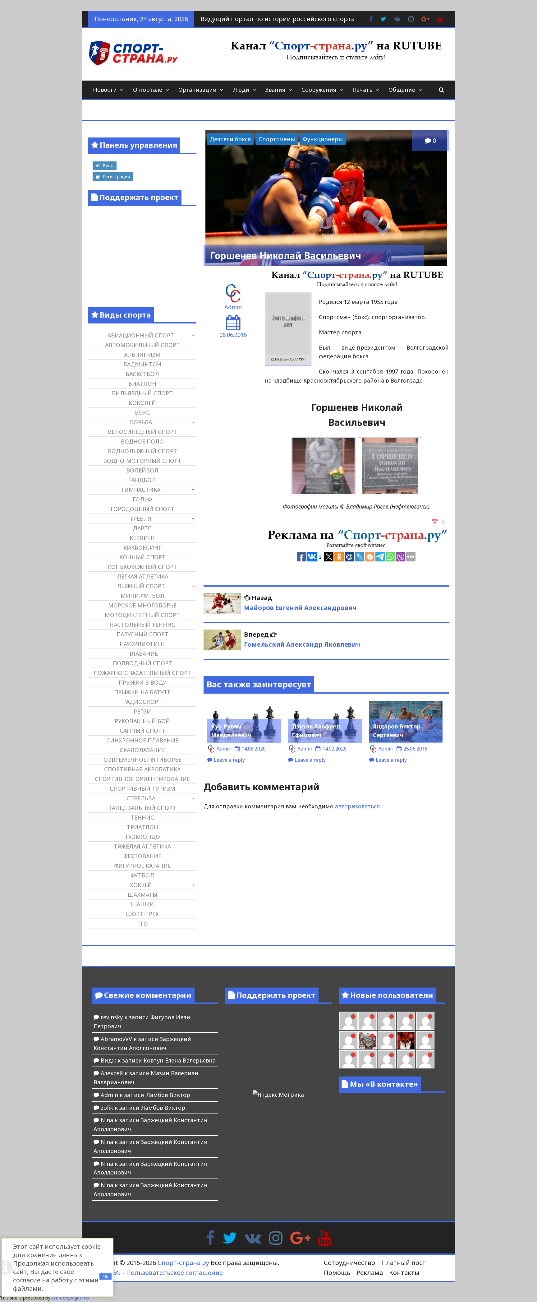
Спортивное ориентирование (142, 779)
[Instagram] (276, 1237)
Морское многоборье (142, 605)
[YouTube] (324, 1237)
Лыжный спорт (141, 586)
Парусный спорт (142, 634)
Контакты (404, 1272)
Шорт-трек (142, 914)
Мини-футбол (142, 595)
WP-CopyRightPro (70, 1298)
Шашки (142, 904)
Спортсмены (277, 139)
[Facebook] (210, 1237)
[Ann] (386, 1021)
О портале (147, 89)
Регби (142, 711)
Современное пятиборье (142, 759)
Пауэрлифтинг (142, 644)
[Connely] (406, 1021)
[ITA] (386, 1040)
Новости (105, 89)
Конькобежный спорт (142, 566)
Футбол (142, 875)
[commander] (348, 1040)
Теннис (142, 817)
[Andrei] (348, 1059)
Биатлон (142, 383)
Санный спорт (142, 730)
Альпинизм (142, 354)
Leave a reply (229, 759)
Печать (362, 89)
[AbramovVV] (386, 1059)
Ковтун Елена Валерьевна (180, 1060)
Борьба (141, 422)
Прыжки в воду (142, 682)
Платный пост (403, 1262)
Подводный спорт (142, 663)
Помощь (337, 1272)
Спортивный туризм (142, 788)
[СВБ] (367, 1059)
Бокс (142, 412)
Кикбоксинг (142, 547)
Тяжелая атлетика (142, 846)
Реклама (369, 1272)
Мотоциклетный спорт (142, 615)
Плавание (142, 653)
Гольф (142, 499)
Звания (275, 89)
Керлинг (142, 538)
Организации (197, 89)
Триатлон (142, 827)
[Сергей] (425, 1059)
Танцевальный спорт (142, 807)
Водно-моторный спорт (142, 460)
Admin (233, 307)
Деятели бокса (230, 139)
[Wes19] (367, 1040)
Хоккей (141, 885)
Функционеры (323, 139)
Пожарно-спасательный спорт (142, 673)
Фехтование (142, 856)
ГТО (142, 923)
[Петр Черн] (367, 1021)
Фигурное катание (142, 865)
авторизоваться (357, 806)
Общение (401, 89)
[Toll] (348, 1021)
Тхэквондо (142, 836)
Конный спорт (142, 557)
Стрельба (140, 798)
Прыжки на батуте (142, 692)
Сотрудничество (349, 1262)
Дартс (142, 528)
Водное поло (142, 441)
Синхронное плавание (142, 740)
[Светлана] (425, 1021)
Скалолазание (142, 750)
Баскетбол (142, 374)
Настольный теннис (142, 624)
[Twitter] (229, 1237)
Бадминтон (142, 364)
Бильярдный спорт (142, 393)
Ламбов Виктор (168, 1095)
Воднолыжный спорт (142, 451)
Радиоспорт (142, 701)
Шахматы (142, 894)
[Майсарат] (406, 1040)
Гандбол (142, 480)
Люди (241, 89)
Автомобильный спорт (142, 345)
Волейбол (142, 470)
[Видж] (406, 1059)
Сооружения (318, 89)
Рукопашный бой (142, 721)
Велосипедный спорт (142, 431)
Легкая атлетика (142, 576)
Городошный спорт (142, 509)
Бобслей (142, 403)
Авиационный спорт (141, 335)
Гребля (141, 518)
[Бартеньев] (425, 1040)
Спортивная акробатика (142, 769)
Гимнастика (141, 489)
